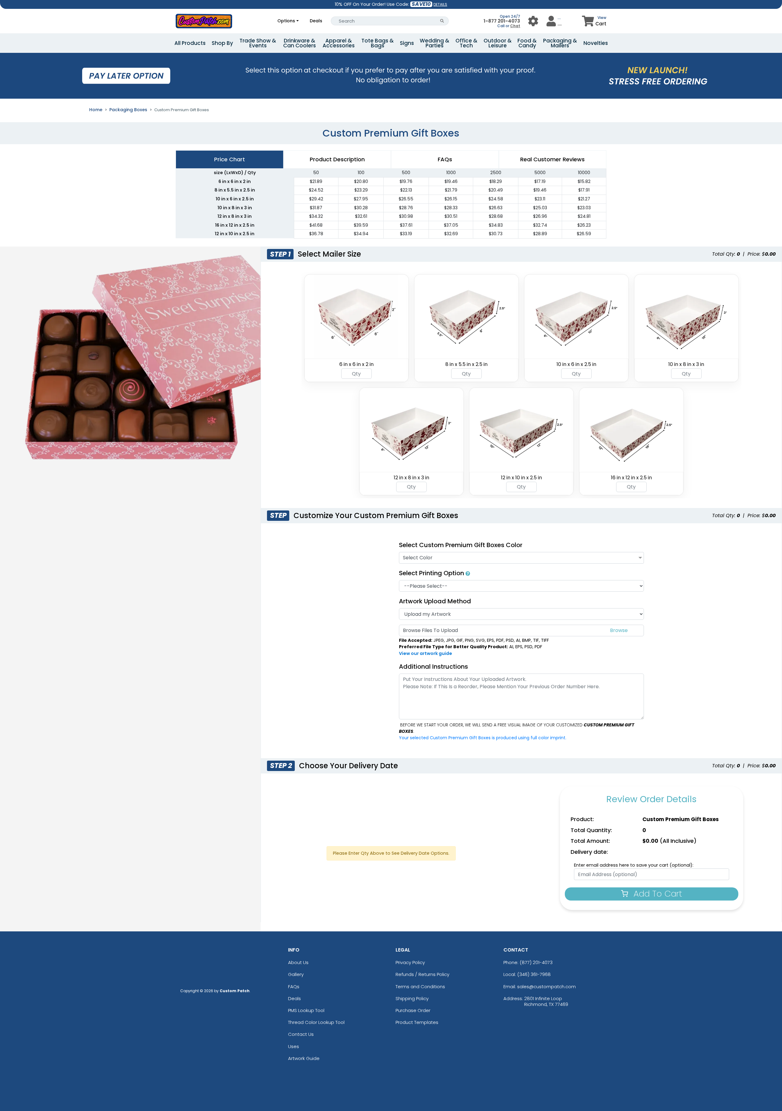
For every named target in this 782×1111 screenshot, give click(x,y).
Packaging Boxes (128, 110)
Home (95, 110)
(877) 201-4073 (536, 962)
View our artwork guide (425, 653)
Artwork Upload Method (435, 601)
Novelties (595, 43)
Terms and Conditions (420, 986)
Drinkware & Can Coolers (299, 43)
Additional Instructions (433, 666)
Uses (293, 1046)
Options (286, 21)
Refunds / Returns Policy (422, 974)
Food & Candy (527, 43)
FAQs (293, 986)
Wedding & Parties (434, 43)
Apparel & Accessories (339, 43)
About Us (298, 962)
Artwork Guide (304, 1058)
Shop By (222, 43)
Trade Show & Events (257, 43)
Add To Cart (656, 894)
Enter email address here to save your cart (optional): (633, 865)
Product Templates (417, 1022)
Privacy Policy (410, 962)
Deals (316, 21)
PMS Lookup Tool (306, 1010)
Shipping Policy (412, 998)
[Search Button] (442, 20)
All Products (190, 43)
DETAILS (440, 4)
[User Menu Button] (533, 21)
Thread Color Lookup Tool (316, 1022)
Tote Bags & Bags (377, 43)
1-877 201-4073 (502, 21)
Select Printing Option (432, 573)
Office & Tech (466, 43)
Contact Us (301, 1034)
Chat (515, 25)
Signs (407, 43)
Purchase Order (413, 1010)
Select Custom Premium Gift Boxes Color (460, 545)
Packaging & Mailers (560, 43)
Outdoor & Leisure (498, 43)
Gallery (296, 974)
